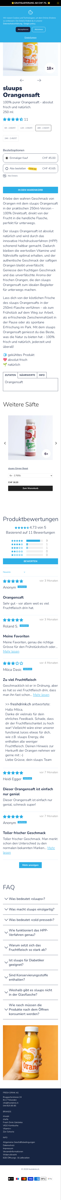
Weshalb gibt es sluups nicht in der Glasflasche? (30, 992)
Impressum (8, 1148)
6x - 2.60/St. (10, 128)
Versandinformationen (13, 1151)
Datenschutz (8, 1145)
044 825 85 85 (9, 1105)
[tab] (10, 375)
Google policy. (30, 23)
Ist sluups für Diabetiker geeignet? (26, 962)
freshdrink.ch (34, 1169)
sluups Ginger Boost (18, 468)
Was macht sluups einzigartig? (31, 909)
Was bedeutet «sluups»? (27, 899)
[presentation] (5, 443)
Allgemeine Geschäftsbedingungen (19, 1142)
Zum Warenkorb (30, 488)
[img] (13, 581)
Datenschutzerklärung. (13, 23)
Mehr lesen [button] (11, 651)
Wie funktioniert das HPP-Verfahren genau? (28, 932)
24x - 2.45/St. (11, 138)
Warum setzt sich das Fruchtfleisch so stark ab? (27, 947)
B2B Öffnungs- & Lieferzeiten (16, 1157)
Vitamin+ (7, 1128)
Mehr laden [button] (30, 865)
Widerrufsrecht (10, 1154)
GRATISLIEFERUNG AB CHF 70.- (31, 2)
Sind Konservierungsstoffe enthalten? (28, 977)
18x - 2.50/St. (43, 128)
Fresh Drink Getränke (13, 1122)
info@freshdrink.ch (10, 1103)
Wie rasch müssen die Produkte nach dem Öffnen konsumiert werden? (29, 1009)
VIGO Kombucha (10, 1125)
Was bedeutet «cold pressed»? (31, 920)
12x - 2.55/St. (26, 128)
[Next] (39, 80)
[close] (58, 3)
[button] (13, 119)
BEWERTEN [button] (30, 561)
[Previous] (22, 80)
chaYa (5, 1119)
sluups (6, 1116)
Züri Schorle (8, 1131)
